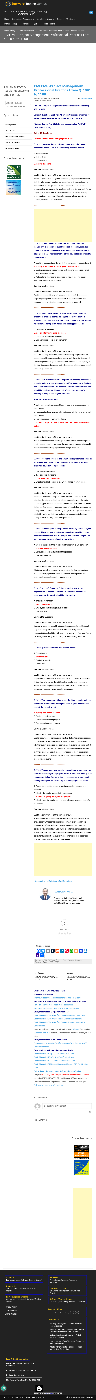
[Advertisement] (48, 60)
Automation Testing (65, 19)
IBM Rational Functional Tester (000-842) (23, 1380)
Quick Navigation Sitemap (15, 136)
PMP (57, 962)
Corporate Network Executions (83, 1397)
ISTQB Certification (13, 142)
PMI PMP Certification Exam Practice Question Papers (56, 1008)
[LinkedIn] (67, 1312)
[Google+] (62, 1312)
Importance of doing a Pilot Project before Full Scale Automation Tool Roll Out (67, 1330)
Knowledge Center (44, 19)
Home (6, 19)
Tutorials (25, 24)
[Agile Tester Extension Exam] (81, 1174)
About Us (10, 1278)
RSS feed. (75, 1029)
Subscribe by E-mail (42, 1033)
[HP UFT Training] (13, 178)
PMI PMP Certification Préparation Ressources (53, 1005)
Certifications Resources (22, 19)
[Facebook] (52, 1312)
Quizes (36, 24)
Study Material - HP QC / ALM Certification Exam (54, 1057)
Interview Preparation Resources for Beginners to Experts (57, 998)
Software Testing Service (61, 1299)
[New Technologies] (13, 194)
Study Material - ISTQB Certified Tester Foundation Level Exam (59, 1015)
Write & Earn (10, 131)
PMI (51, 962)
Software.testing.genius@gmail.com (48, 1085)
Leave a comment (86, 98)
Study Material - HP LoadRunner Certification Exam (54, 1061)
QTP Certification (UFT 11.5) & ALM (21, 1370)
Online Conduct (11, 1314)
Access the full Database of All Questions (53, 881)
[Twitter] (57, 1312)
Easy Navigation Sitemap (17, 1297)
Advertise (54, 1278)
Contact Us (11, 1286)
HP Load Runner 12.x (15, 1375)
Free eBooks (49, 24)
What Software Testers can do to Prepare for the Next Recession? (66, 1348)
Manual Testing (10, 24)
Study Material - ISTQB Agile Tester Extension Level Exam (58, 1019)
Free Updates (11, 125)
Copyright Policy (11, 1310)
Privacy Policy (11, 1307)
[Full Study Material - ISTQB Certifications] (81, 1158)
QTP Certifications (13, 148)
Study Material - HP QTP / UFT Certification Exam (54, 1054)
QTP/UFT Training (58, 1288)
